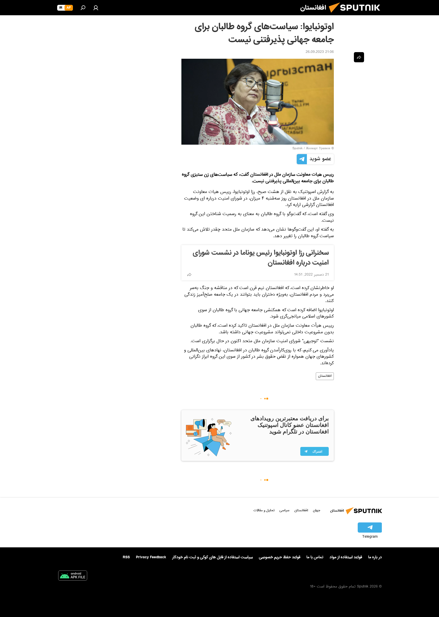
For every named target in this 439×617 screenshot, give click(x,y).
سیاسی (284, 510)
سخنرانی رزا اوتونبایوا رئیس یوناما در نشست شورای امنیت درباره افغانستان (261, 258)
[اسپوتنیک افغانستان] (356, 14)
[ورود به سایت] (96, 8)
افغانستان (325, 376)
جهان (316, 510)
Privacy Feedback (151, 557)
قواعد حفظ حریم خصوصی (279, 557)
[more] (189, 274)
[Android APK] (72, 576)
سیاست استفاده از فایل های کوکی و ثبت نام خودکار (212, 557)
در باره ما (375, 557)
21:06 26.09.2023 (320, 52)
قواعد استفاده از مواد (346, 557)
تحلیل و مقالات (264, 510)
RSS (126, 557)
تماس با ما (314, 557)
